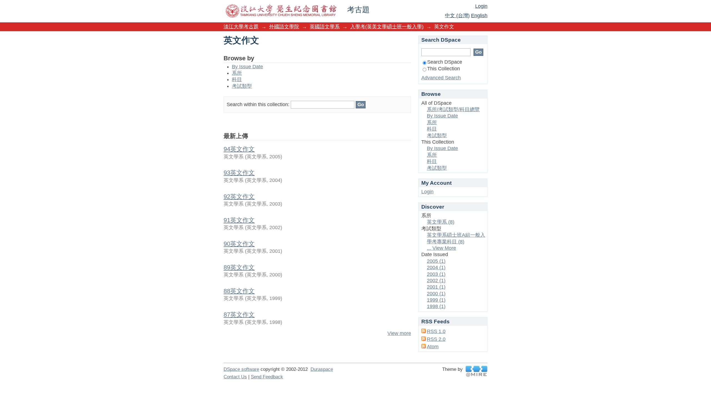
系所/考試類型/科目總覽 (453, 109)
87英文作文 (239, 314)
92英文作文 (239, 196)
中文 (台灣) (457, 15)
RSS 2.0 (436, 339)
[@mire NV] (476, 371)
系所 (237, 73)
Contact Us (235, 376)
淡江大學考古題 (241, 26)
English (479, 15)
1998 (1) (436, 306)
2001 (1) (436, 287)
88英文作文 (239, 291)
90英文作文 (239, 243)
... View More (441, 248)
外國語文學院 (284, 26)
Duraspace (322, 369)
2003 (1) (436, 274)
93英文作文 (239, 172)
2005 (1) (436, 261)
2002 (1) (436, 280)
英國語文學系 (325, 26)
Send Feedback (267, 376)
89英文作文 (239, 267)
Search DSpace (444, 62)
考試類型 (242, 86)
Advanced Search (441, 78)
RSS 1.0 (436, 331)
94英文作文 (239, 149)
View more (399, 333)
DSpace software (241, 369)
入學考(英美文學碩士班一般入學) (387, 26)
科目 (237, 79)
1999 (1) (436, 300)
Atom (433, 346)
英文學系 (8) (440, 222)
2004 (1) (436, 267)
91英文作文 (239, 220)
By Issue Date (247, 66)
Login (481, 6)
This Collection (443, 68)
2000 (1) (436, 293)
